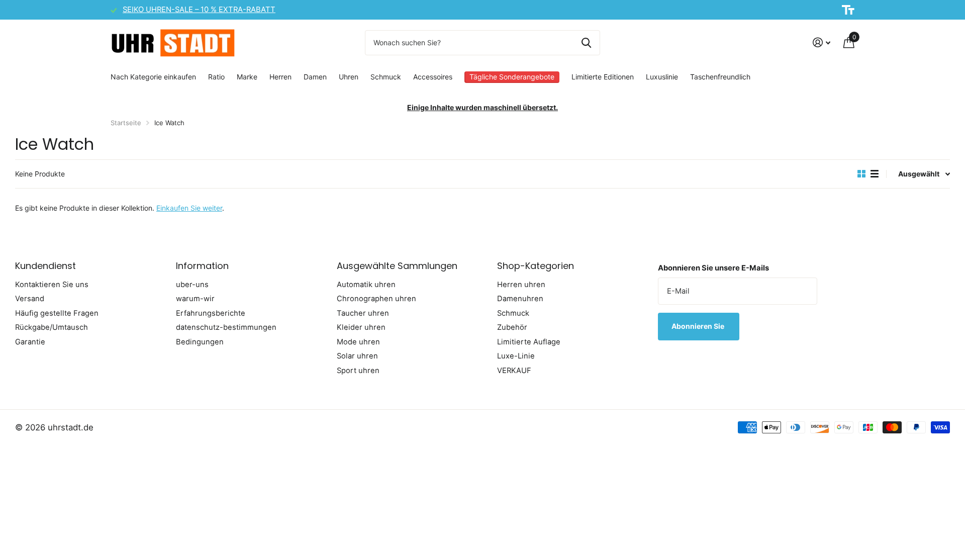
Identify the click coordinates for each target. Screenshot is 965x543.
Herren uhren (521, 284)
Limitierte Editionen (602, 76)
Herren (280, 76)
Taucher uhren (363, 313)
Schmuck (385, 76)
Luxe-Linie (516, 355)
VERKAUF (514, 370)
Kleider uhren (361, 327)
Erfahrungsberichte (210, 313)
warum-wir (195, 298)
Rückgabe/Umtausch (51, 327)
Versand (29, 298)
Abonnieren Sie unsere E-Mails (713, 268)
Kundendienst (45, 265)
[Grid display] (861, 173)
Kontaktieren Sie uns (51, 284)
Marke (247, 76)
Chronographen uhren (376, 298)
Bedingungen (200, 341)
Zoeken (586, 42)
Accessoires (432, 76)
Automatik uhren (366, 284)
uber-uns (192, 284)
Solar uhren (357, 355)
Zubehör (512, 327)
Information (202, 265)
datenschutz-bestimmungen (226, 327)
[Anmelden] (821, 42)
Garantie (30, 341)
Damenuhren (520, 298)
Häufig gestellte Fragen (57, 313)
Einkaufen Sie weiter (189, 208)
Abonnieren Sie (698, 326)
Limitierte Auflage (528, 341)
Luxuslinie (662, 76)
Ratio (216, 76)
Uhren (348, 76)
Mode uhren (358, 341)
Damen (315, 76)
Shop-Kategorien (535, 265)
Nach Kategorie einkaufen (153, 76)
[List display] (875, 173)
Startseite (126, 123)
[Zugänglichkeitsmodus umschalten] (848, 10)
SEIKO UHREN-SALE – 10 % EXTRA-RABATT (199, 9)
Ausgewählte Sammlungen (397, 265)
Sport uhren (358, 370)
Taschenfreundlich (720, 76)
